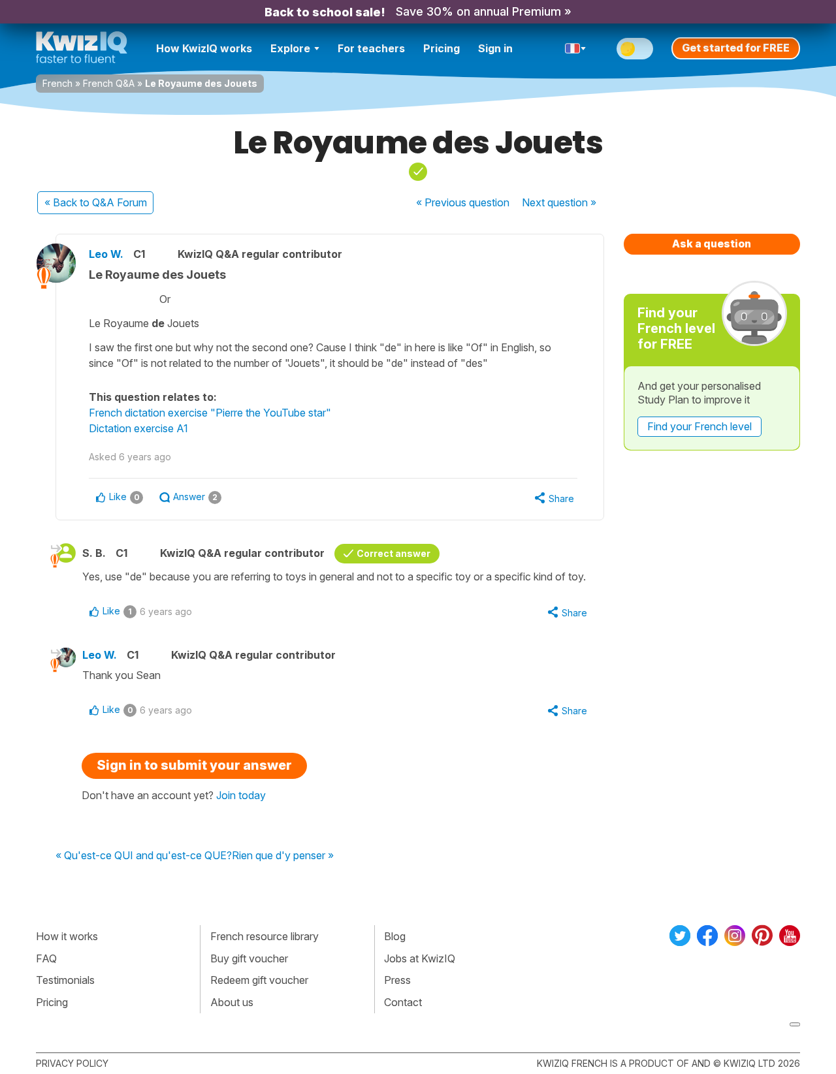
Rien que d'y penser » (283, 856)
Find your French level (699, 426)
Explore (290, 48)
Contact (403, 1002)
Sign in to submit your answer (194, 765)
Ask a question (711, 243)
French (57, 83)
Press (397, 980)
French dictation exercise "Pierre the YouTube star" (210, 412)
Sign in (495, 48)
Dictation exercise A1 (138, 428)
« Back (95, 202)
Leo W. (106, 254)
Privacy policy (72, 1063)
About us (231, 1002)
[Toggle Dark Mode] (635, 48)
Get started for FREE (736, 47)
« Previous (462, 202)
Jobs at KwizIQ (419, 958)
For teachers (371, 48)
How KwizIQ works (204, 48)
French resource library (264, 936)
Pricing (441, 48)
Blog (395, 936)
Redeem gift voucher (259, 980)
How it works (67, 936)
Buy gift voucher (249, 958)
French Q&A (109, 83)
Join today (241, 795)
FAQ (46, 958)
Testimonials (65, 980)
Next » (559, 202)
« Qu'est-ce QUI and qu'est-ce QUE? (144, 856)
